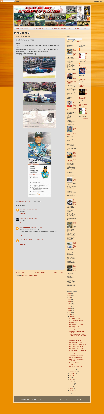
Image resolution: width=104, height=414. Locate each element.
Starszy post (58, 272)
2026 (69, 293)
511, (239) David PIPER (75, 318)
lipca (71, 377)
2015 (69, 393)
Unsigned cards (74, 224)
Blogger (82, 399)
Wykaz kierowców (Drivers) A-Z (39, 28)
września (72, 373)
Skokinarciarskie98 (25, 227)
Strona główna (40, 272)
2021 (69, 304)
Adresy (70, 28)
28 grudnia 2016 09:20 (33, 218)
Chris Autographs (82, 66)
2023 (69, 299)
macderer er (23, 218)
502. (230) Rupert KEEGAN (76, 346)
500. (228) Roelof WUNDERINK (77, 353)
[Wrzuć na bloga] (36, 201)
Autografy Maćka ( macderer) (82, 86)
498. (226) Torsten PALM (75, 357)
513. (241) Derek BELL (74, 202)
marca (71, 386)
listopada (72, 369)
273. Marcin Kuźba (86, 112)
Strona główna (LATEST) (22, 28)
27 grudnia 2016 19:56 (31, 209)
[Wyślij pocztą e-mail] (34, 201)
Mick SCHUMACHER (74, 245)
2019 (69, 308)
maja (71, 381)
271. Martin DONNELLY (74, 52)
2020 (69, 306)
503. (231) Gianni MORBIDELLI (77, 344)
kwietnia (72, 384)
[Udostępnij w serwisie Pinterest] (40, 201)
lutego (71, 388)
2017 (69, 312)
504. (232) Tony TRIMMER (76, 342)
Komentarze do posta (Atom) (29, 275)
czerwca (72, 379)
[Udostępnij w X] (37, 201)
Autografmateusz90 (25, 239)
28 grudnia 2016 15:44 (37, 239)
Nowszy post (20, 272)
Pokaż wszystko (85, 118)
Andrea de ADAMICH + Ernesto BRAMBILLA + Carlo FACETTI (77, 335)
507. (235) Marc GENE (75, 329)
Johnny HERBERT (74, 338)
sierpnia (72, 375)
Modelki (86, 70)
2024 (69, 297)
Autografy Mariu (82, 51)
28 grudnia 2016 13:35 (36, 227)
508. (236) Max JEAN (74, 326)
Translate (78, 41)
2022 (69, 301)
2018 (69, 310)
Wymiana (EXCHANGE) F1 (58, 28)
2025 (69, 295)
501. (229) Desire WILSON (76, 348)
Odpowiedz (23, 213)
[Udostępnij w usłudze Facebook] (39, 201)
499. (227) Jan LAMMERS (76, 355)
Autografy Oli (82, 79)
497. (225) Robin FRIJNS (75, 366)
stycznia (72, 390)
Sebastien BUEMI (74, 180)
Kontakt (77, 28)
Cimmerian (62, 399)
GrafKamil (22, 209)
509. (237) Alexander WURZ (76, 324)
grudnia (72, 316)
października (73, 371)
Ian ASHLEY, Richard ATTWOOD (77, 351)
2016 (69, 314)
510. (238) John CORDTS (76, 320)
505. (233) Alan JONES (75, 340)
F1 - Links (83, 28)
